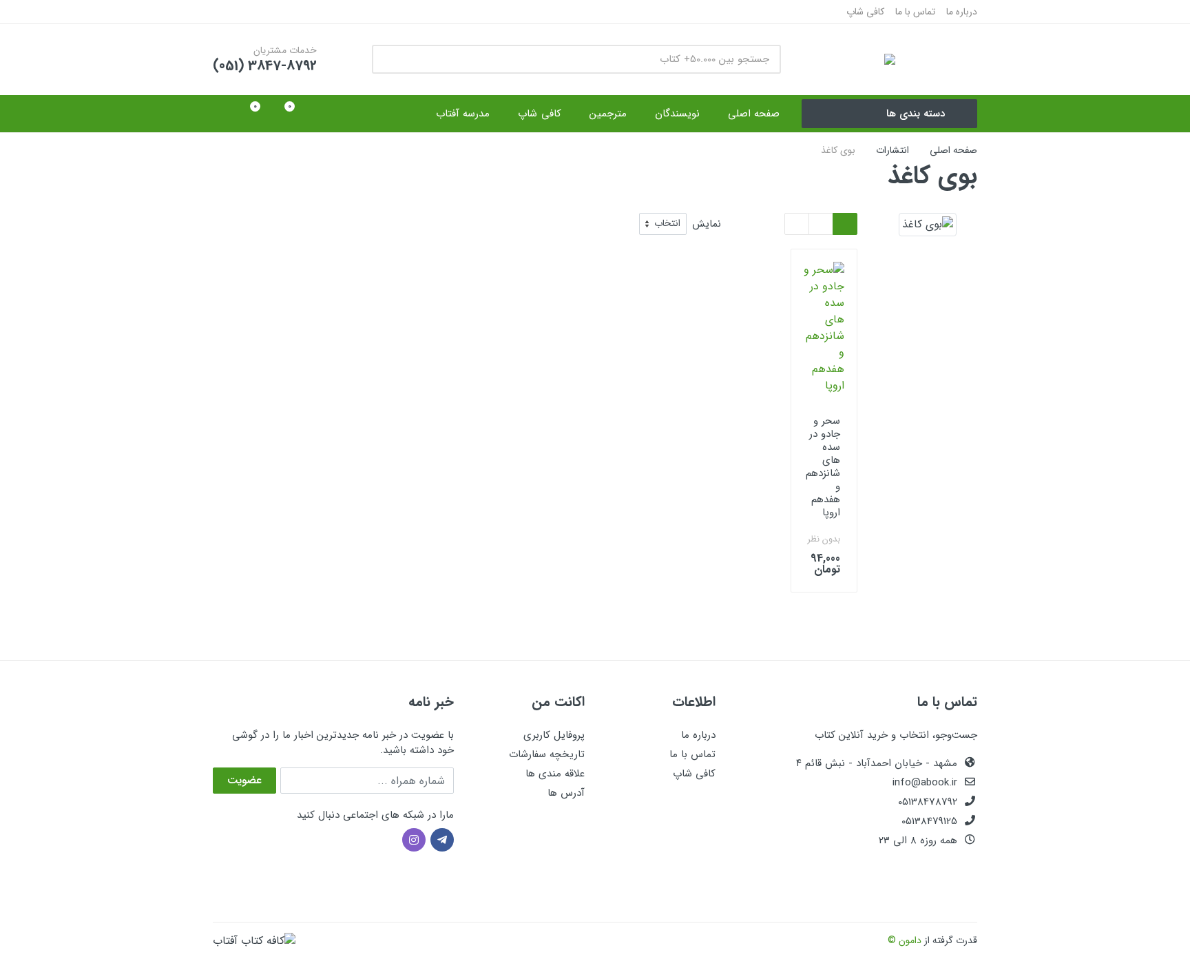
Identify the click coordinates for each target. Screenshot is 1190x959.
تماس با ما (915, 12)
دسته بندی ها (915, 113)
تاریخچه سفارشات (547, 754)
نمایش (706, 224)
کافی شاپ (865, 12)
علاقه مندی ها (555, 773)
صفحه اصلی (953, 150)
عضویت (244, 780)
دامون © (904, 940)
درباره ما (961, 12)
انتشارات (892, 150)
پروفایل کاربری (554, 735)
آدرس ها (566, 793)
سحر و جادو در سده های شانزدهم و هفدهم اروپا (823, 467)
